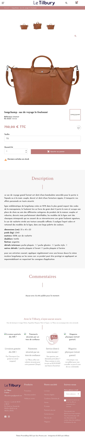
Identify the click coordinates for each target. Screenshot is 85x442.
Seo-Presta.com (41, 436)
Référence (8, 117)
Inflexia (66, 436)
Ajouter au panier (56, 151)
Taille (7, 134)
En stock (7, 119)
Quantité (8, 147)
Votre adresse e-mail (71, 390)
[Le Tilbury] (44, 3)
